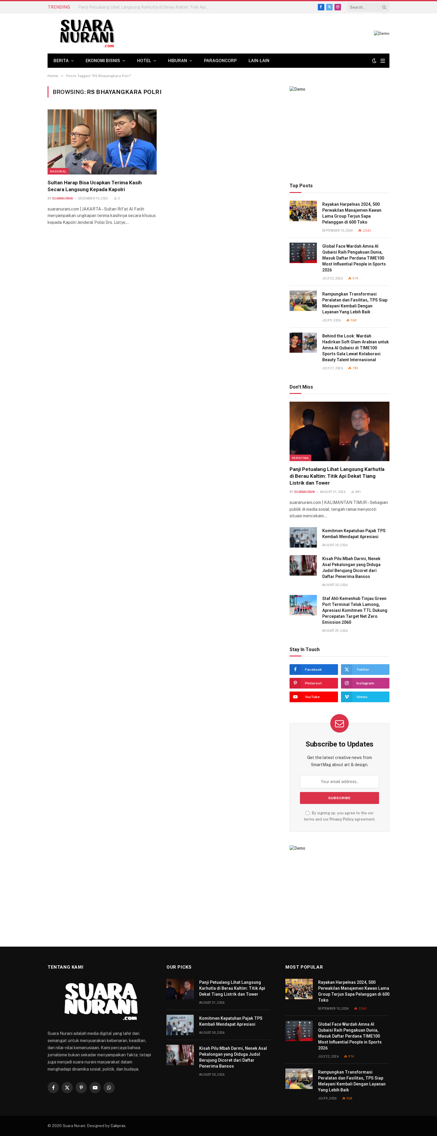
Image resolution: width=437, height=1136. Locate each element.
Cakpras (118, 1126)
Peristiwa (300, 458)
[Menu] (383, 60)
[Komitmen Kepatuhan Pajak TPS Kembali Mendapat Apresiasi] (303, 537)
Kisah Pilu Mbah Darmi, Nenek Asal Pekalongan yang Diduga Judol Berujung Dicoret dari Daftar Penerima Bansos (351, 567)
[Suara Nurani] (86, 33)
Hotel (144, 60)
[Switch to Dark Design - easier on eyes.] (374, 60)
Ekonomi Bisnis (103, 60)
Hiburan (177, 60)
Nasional (58, 171)
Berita (61, 60)
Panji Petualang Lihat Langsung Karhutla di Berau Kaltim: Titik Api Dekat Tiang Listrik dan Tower (337, 476)
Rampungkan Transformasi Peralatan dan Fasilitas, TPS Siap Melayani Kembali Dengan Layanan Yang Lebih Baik (354, 303)
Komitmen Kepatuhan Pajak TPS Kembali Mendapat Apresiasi (137, 7)
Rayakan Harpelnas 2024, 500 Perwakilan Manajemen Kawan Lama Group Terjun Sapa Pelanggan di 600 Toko (351, 213)
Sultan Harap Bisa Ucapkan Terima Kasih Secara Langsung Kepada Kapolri (95, 186)
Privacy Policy (342, 819)
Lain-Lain (259, 60)
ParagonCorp (220, 60)
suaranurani (62, 198)
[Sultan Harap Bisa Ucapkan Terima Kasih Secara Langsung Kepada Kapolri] (102, 141)
